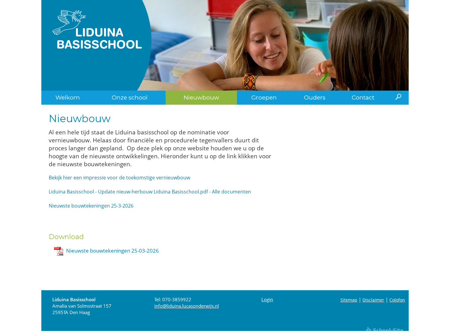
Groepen (264, 97)
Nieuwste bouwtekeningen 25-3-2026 (91, 205)
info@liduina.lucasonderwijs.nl (186, 306)
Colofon (397, 300)
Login (267, 299)
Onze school (130, 97)
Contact (363, 97)
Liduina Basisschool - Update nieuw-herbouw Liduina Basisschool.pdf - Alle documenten (150, 191)
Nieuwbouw (201, 97)
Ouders (314, 97)
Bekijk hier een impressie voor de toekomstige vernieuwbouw (119, 177)
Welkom (67, 97)
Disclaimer (373, 300)
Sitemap (348, 300)
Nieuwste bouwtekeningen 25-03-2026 (112, 250)
